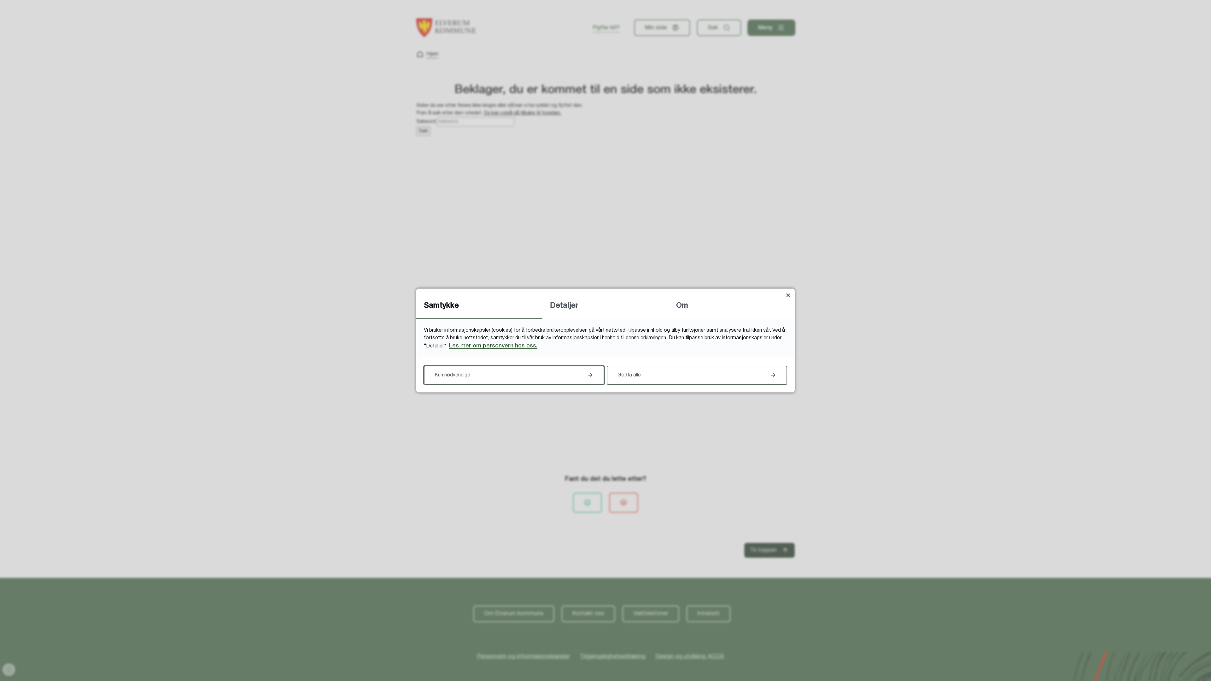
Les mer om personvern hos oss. (493, 345)
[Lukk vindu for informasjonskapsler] (788, 295)
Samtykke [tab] (441, 305)
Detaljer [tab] (564, 305)
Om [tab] (682, 305)
